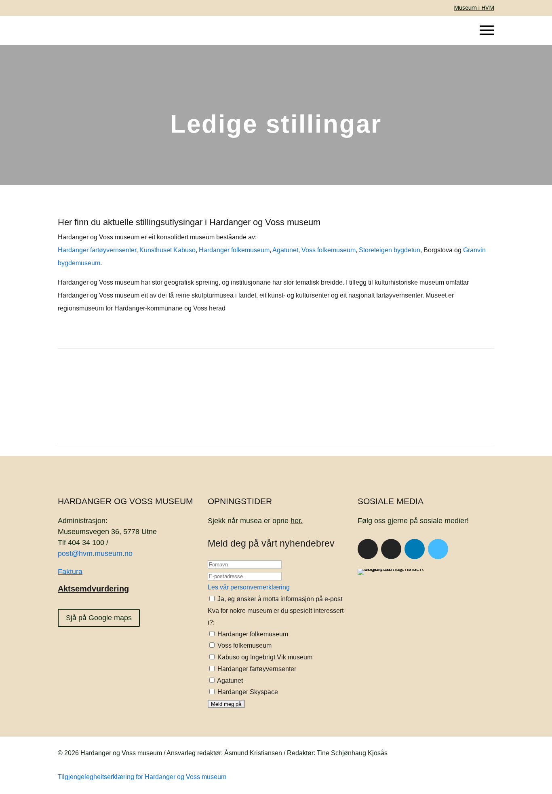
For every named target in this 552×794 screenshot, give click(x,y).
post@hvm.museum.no (95, 553)
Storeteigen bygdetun (389, 250)
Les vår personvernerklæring (249, 587)
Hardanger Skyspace (247, 691)
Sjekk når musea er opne (255, 521)
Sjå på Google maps (99, 618)
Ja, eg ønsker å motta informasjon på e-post (279, 599)
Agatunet (285, 250)
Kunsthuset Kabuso (167, 250)
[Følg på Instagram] (391, 549)
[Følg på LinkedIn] (415, 549)
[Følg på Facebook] (368, 549)
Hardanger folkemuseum (234, 250)
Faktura (70, 572)
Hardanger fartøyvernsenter (97, 250)
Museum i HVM (474, 7)
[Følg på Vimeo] (438, 549)
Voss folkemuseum (328, 250)
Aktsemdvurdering (93, 588)
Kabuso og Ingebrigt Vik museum (264, 657)
